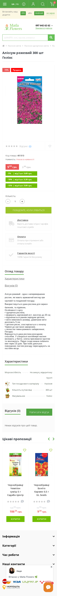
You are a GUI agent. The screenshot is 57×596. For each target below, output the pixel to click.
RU (17, 4)
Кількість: (11, 196)
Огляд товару (14, 271)
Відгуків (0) (11, 285)
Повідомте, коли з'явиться (28, 210)
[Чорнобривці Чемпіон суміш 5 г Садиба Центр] (15, 466)
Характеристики (14, 278)
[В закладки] (24, 450)
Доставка (22, 220)
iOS (23, 13)
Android (39, 13)
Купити (15, 519)
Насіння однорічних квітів (36, 45)
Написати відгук (39, 412)
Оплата (21, 236)
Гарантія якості (26, 253)
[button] (33, 4)
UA (13, 4)
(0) (30, 146)
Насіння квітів (14, 45)
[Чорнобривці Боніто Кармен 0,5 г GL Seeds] (41, 466)
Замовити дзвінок (43, 28)
